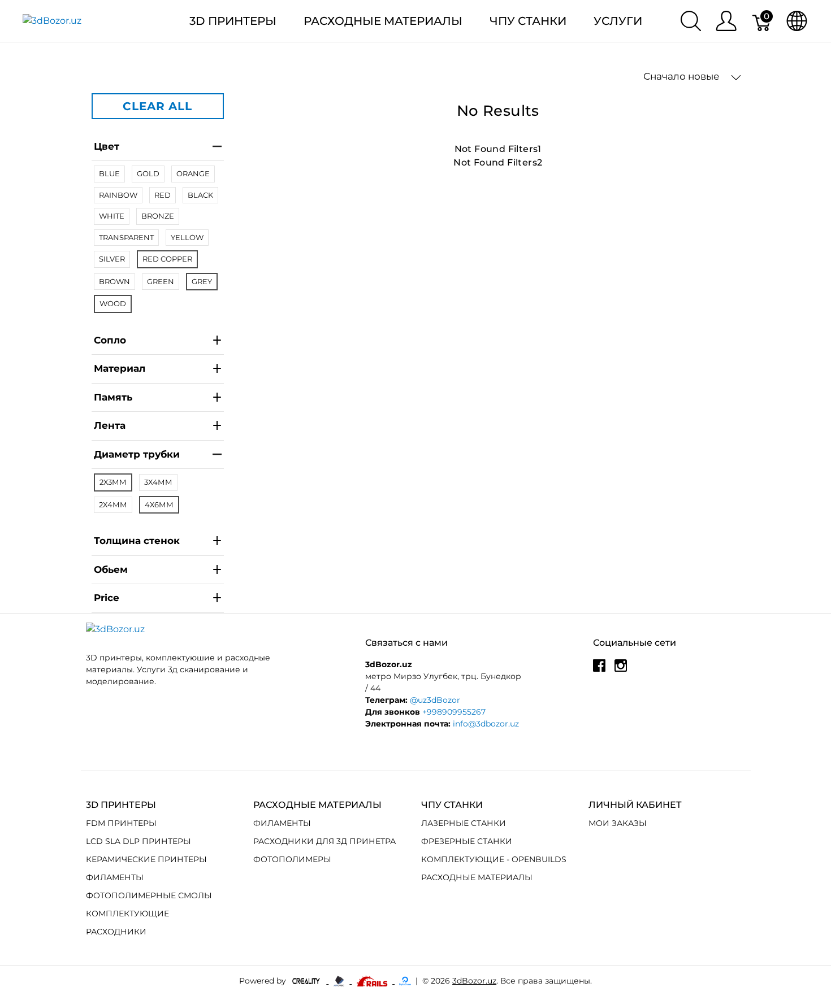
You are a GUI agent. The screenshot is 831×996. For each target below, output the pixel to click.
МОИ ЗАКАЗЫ (617, 823)
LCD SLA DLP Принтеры (138, 841)
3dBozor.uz (474, 981)
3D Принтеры (232, 21)
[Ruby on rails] (373, 981)
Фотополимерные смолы (149, 895)
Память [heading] (113, 397)
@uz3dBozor (435, 700)
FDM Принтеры (121, 823)
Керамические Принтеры (146, 859)
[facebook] (599, 670)
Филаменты (115, 877)
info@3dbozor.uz (486, 724)
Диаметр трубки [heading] (137, 454)
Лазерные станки (463, 823)
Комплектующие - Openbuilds (493, 859)
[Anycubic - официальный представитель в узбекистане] (340, 981)
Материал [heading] (119, 368)
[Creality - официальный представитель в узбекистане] (307, 981)
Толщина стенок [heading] (137, 540)
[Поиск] (691, 21)
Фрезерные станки (466, 841)
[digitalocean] (405, 981)
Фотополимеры (292, 859)
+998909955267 (454, 712)
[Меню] (726, 21)
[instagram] (620, 670)
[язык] (796, 21)
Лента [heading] (109, 425)
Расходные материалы (383, 21)
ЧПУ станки (528, 21)
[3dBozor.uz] (52, 20)
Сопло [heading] (110, 340)
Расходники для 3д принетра (324, 841)
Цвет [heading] (106, 146)
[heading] (158, 598)
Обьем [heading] (111, 569)
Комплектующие (127, 913)
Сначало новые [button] (682, 76)
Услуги (618, 21)
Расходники (116, 932)
